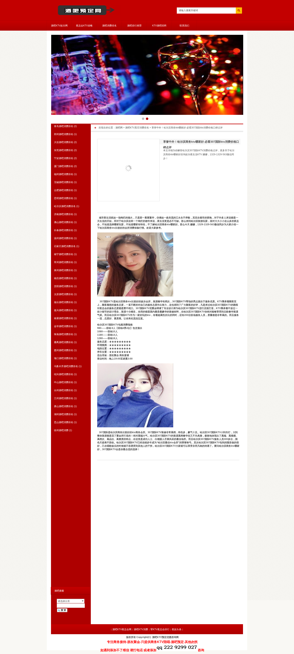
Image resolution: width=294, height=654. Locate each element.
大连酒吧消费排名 (63, 142)
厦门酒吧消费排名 (63, 166)
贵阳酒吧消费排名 (63, 286)
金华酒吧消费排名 (63, 326)
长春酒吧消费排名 (63, 230)
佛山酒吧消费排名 (63, 222)
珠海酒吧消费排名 (63, 334)
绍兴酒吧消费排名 (63, 374)
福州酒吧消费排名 (63, 174)
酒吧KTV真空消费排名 (137, 127)
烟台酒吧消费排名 (63, 302)
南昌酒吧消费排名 (63, 278)
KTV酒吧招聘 (159, 25)
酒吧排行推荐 (134, 25)
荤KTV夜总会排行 (159, 629)
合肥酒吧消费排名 (63, 190)
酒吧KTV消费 (141, 629)
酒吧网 (119, 127)
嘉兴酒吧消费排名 (63, 310)
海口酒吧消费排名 (63, 358)
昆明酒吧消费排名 (63, 198)
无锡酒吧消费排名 (63, 182)
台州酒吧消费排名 (63, 390)
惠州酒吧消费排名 (63, 350)
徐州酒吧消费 (61, 430)
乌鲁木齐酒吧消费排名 (66, 366)
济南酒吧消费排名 (63, 214)
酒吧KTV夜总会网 (121, 629)
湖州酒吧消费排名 (63, 414)
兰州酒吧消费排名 (63, 398)
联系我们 (184, 25)
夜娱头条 (176, 629)
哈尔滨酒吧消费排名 (65, 206)
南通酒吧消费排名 (63, 318)
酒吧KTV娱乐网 (59, 25)
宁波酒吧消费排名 (63, 158)
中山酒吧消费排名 (63, 382)
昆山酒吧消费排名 (63, 422)
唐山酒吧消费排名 (63, 406)
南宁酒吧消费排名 (63, 254)
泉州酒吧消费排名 (63, 270)
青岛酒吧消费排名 (63, 126)
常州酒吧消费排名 (63, 262)
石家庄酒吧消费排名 (65, 246)
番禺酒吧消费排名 (63, 342)
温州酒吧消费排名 (63, 238)
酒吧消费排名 (109, 25)
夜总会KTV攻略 (84, 25)
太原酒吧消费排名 (63, 294)
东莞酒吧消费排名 (63, 150)
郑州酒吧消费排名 (63, 134)
